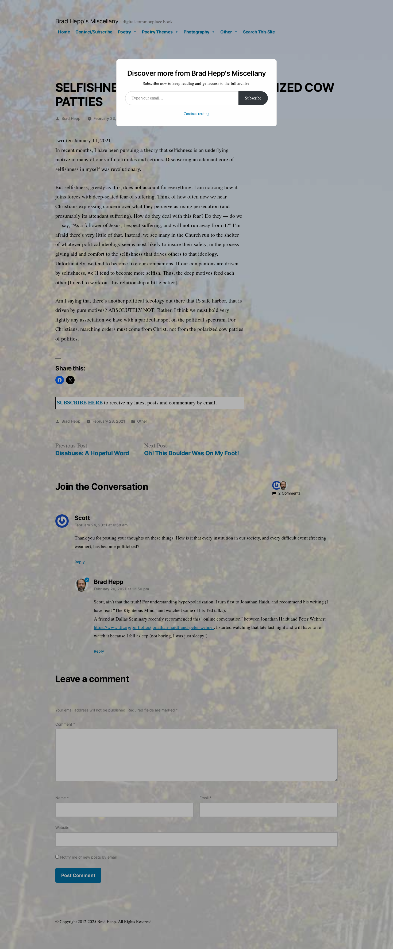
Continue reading (196, 114)
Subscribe (253, 98)
